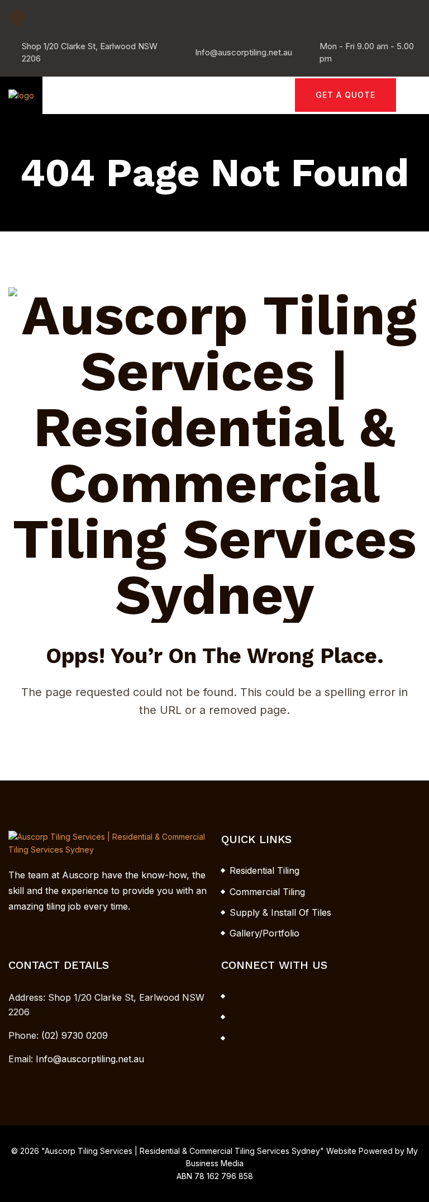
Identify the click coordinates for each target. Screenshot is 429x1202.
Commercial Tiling (267, 891)
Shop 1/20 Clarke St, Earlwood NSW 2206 (90, 52)
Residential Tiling (264, 870)
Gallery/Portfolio (264, 933)
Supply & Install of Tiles (280, 912)
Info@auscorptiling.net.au (243, 52)
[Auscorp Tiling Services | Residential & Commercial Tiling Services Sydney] (21, 95)
